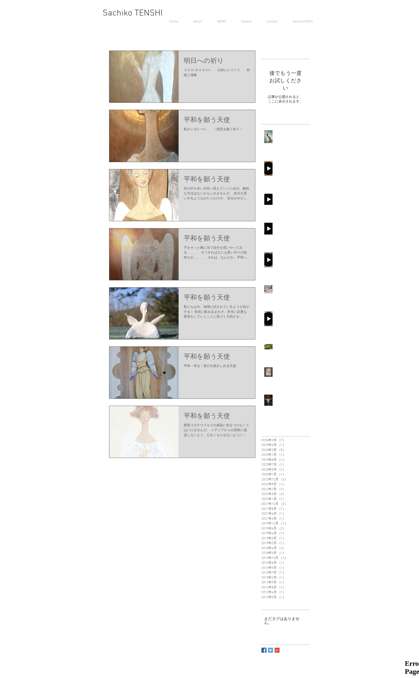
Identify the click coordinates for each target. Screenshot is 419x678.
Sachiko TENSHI (133, 13)
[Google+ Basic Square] (277, 650)
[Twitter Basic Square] (270, 650)
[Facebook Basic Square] (263, 650)
